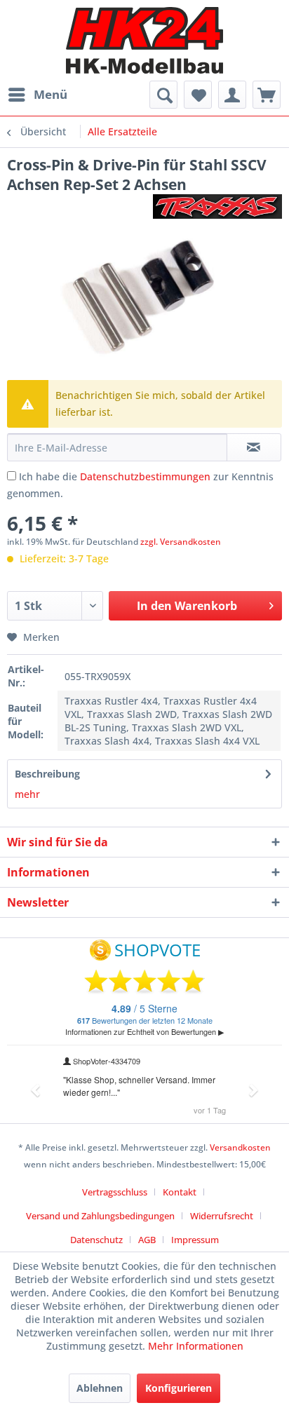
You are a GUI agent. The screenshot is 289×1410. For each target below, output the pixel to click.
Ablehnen (99, 1388)
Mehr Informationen (195, 1346)
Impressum (195, 1239)
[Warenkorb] (267, 95)
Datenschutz (96, 1239)
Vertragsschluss (114, 1192)
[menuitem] (37, 95)
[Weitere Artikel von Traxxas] (217, 206)
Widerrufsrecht (221, 1215)
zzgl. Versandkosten (180, 542)
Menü (50, 94)
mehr (27, 794)
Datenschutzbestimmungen (145, 476)
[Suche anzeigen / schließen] (163, 95)
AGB (147, 1239)
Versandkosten (240, 1147)
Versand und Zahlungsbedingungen (100, 1215)
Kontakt (179, 1192)
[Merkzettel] (198, 95)
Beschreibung (47, 773)
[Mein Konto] (232, 95)
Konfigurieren (178, 1388)
